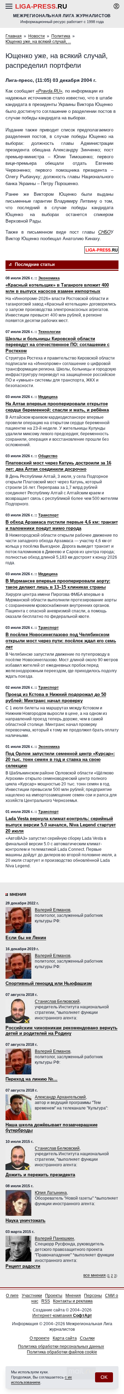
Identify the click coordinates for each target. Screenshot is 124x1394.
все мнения (94, 1275)
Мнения (18, 894)
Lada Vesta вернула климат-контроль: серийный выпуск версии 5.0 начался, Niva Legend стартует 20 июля (61, 825)
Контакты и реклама (73, 1301)
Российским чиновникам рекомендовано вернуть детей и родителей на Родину (61, 1030)
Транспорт (48, 515)
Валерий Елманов (52, 910)
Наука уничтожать (25, 1220)
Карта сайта (65, 1338)
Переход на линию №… (32, 1079)
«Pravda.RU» (49, 91)
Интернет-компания (62, 1315)
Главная (14, 36)
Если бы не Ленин (26, 937)
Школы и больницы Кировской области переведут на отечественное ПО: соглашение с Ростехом (58, 345)
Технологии (49, 332)
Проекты (53, 1295)
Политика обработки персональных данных (61, 1346)
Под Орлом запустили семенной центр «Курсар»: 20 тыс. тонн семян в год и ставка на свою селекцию (60, 760)
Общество (48, 456)
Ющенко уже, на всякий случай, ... (38, 41)
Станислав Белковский (57, 1001)
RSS (45, 1301)
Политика (60, 36)
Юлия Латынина (51, 1192)
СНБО (104, 232)
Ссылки (87, 1338)
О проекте (40, 1338)
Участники (32, 1295)
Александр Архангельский (60, 1097)
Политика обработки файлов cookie (62, 1352)
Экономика (49, 278)
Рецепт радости (23, 1266)
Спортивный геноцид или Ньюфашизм (49, 983)
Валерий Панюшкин (54, 1238)
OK (104, 1377)
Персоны (93, 1295)
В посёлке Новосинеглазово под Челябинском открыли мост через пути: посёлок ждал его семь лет (61, 641)
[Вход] (116, 6)
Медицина (48, 397)
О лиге (12, 1295)
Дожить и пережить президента (40, 1174)
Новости (36, 36)
